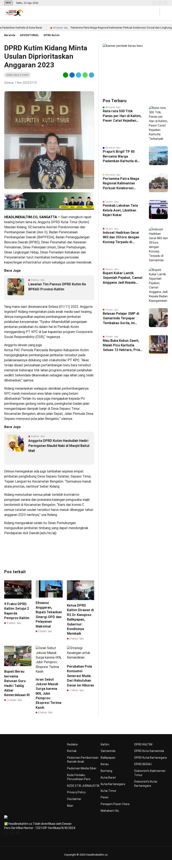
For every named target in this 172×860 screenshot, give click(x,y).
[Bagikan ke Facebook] (72, 74)
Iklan (70, 805)
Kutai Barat (108, 777)
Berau (105, 764)
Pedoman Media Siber (81, 768)
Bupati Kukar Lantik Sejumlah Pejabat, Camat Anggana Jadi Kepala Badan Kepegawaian (122, 278)
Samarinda (108, 751)
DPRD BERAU (143, 764)
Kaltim (105, 744)
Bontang (106, 771)
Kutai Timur (108, 790)
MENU (8, 3)
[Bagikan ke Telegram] (91, 74)
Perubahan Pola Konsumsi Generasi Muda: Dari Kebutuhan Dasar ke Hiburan (80, 675)
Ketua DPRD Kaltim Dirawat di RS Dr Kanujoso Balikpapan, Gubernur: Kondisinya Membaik (80, 619)
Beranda (9, 35)
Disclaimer (74, 799)
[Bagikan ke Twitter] (78, 74)
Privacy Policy (76, 792)
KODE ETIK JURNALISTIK (83, 785)
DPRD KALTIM (143, 744)
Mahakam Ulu (110, 810)
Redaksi (72, 744)
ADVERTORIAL (29, 35)
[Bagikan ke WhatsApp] (85, 74)
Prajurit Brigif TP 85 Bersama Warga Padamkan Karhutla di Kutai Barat (120, 156)
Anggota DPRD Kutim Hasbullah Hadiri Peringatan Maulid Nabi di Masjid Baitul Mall (58, 446)
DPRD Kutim (52, 35)
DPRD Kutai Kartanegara (150, 757)
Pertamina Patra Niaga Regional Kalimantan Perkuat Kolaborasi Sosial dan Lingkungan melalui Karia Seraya (121, 184)
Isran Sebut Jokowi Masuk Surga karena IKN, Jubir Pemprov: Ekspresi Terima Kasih (48, 693)
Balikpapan (108, 757)
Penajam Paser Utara (115, 804)
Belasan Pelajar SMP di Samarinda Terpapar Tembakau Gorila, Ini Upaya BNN (121, 318)
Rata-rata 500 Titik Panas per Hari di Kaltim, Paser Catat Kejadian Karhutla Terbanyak (122, 116)
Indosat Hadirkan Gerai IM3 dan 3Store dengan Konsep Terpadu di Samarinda (121, 237)
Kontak (72, 751)
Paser (105, 797)
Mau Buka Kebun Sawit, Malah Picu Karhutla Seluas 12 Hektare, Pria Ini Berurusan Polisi (121, 345)
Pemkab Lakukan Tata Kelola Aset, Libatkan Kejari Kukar (120, 210)
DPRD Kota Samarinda (149, 751)
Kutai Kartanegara (113, 784)
